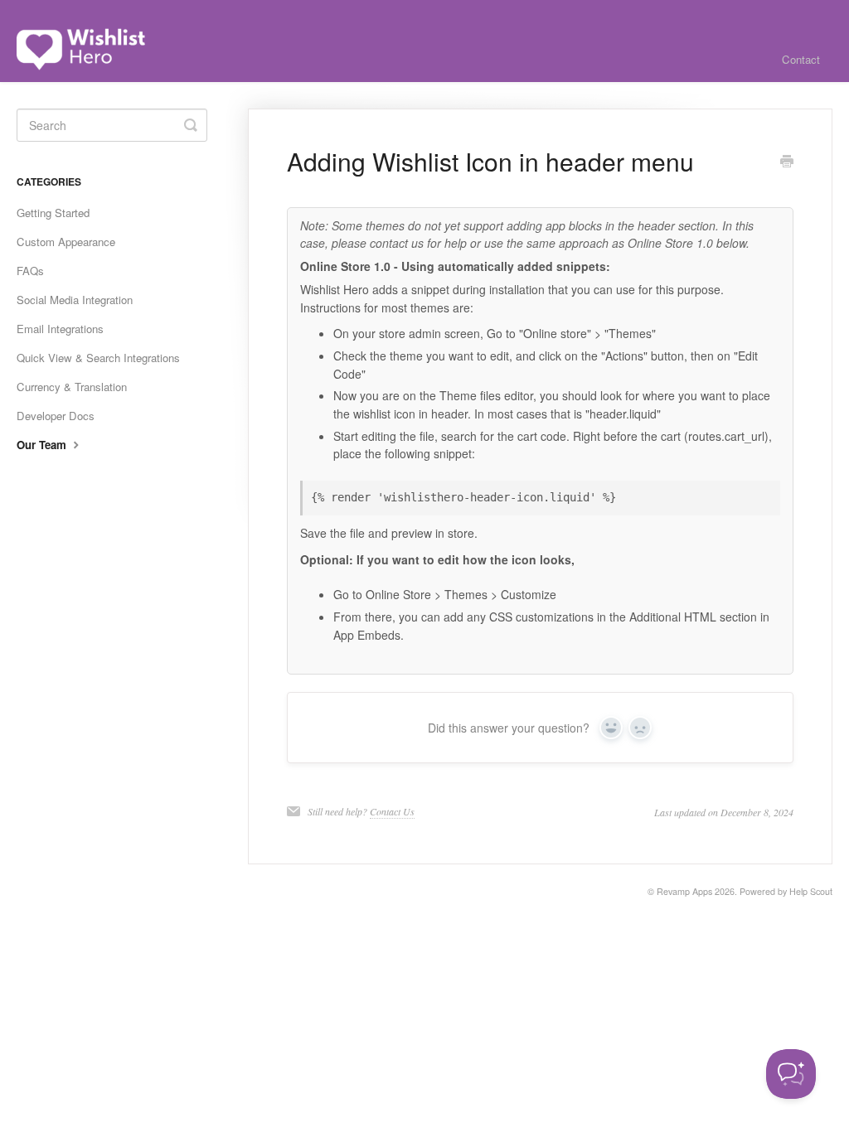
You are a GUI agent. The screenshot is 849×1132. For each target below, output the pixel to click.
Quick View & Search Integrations (98, 357)
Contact (801, 59)
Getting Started (53, 212)
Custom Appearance (66, 241)
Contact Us (392, 811)
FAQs (30, 270)
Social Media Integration (75, 299)
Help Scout (810, 891)
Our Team (43, 444)
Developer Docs (56, 415)
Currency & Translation (72, 386)
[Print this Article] (786, 162)
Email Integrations (60, 328)
